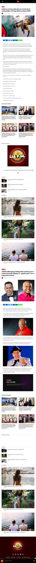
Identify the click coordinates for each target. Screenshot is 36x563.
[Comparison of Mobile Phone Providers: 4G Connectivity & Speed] (18, 206)
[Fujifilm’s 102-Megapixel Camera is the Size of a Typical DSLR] (4, 191)
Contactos (18, 557)
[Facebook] (5, 40)
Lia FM (5, 13)
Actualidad (3, 269)
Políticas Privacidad (26, 557)
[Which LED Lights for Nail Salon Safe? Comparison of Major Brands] (18, 229)
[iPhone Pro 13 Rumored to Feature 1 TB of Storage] (4, 185)
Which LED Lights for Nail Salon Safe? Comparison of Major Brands (13, 239)
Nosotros (8, 557)
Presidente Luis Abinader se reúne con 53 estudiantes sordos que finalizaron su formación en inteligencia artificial (26, 117)
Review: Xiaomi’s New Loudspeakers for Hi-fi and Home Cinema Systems (14, 262)
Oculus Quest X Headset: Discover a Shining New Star (16, 179)
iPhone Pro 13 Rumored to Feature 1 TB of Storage (15, 184)
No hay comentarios (21, 13)
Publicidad (13, 557)
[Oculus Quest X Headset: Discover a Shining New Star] (4, 180)
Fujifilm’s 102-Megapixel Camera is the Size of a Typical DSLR (17, 189)
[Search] (33, 1)
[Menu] (2, 1)
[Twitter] (10, 40)
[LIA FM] (18, 1)
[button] (18, 173)
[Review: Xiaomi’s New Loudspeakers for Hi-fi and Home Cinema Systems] (18, 252)
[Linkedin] (15, 40)
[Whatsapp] (20, 40)
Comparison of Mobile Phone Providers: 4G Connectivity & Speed (13, 216)
